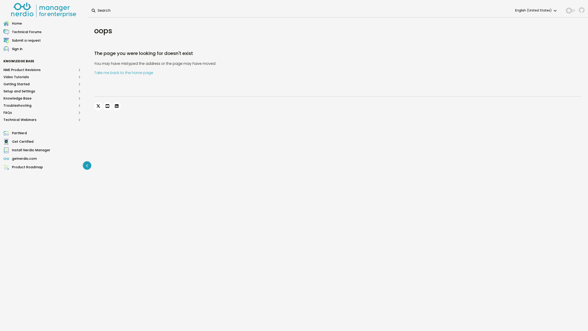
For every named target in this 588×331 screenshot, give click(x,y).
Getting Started (16, 84)
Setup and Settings (19, 91)
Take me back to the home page (123, 72)
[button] (45, 49)
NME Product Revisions (22, 70)
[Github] (582, 10)
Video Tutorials (16, 77)
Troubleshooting (17, 105)
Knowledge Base (17, 98)
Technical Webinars (20, 119)
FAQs (7, 112)
